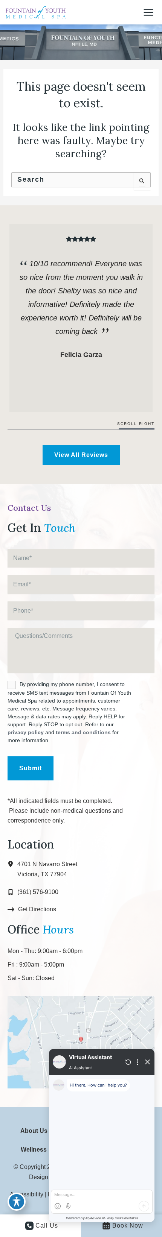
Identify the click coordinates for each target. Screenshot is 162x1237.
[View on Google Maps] (81, 1041)
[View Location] (12, 864)
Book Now (127, 1225)
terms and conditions (83, 732)
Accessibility (26, 1194)
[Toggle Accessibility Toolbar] (17, 1202)
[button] (81, 455)
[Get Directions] (32, 909)
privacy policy (26, 732)
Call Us (46, 1225)
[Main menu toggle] (148, 12)
